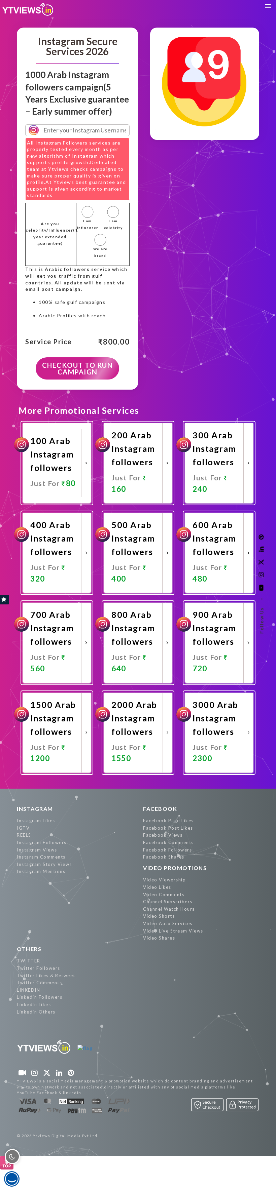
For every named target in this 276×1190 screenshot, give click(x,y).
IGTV (23, 828)
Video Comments (163, 894)
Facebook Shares (163, 857)
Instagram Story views (44, 864)
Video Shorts (159, 916)
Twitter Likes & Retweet (46, 975)
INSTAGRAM (35, 808)
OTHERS (29, 949)
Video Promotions (175, 868)
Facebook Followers (167, 849)
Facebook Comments (168, 842)
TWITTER (28, 960)
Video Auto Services (168, 923)
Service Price (48, 342)
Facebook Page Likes (168, 820)
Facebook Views (162, 835)
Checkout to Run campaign (77, 368)
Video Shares (159, 938)
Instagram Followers (42, 842)
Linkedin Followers (39, 997)
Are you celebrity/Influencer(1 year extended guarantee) (50, 233)
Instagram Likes (36, 820)
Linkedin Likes (34, 1004)
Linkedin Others (36, 1012)
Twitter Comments (39, 982)
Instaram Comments (41, 857)
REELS (24, 835)
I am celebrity (113, 224)
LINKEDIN (28, 990)
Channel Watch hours (169, 909)
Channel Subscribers (168, 901)
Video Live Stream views (173, 931)
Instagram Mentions (41, 871)
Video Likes (157, 887)
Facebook (160, 808)
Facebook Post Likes (168, 828)
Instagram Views (37, 849)
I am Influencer (87, 224)
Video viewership (164, 879)
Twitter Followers (38, 968)
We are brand (100, 252)
